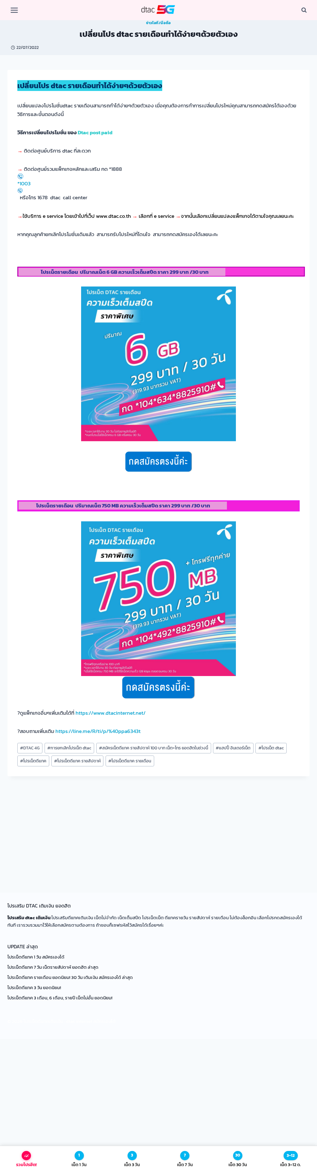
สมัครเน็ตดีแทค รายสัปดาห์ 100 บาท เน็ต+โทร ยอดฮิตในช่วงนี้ (153, 748)
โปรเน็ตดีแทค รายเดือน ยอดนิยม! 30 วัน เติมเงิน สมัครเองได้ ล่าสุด (70, 977)
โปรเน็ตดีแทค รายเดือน (129, 761)
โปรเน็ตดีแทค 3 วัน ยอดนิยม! (34, 987)
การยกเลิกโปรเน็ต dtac (69, 748)
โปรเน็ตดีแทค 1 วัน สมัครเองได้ (35, 956)
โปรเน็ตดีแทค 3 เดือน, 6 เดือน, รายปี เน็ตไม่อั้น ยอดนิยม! (59, 997)
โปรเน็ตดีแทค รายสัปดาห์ (77, 761)
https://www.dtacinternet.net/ (110, 713)
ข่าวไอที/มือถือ (158, 23)
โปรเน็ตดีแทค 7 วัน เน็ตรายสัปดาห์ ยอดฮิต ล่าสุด (53, 967)
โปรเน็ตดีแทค (33, 761)
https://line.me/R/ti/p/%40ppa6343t (98, 731)
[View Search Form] (304, 10)
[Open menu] (14, 10)
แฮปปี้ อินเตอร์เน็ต (233, 748)
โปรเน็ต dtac (271, 748)
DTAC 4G (30, 748)
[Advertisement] (158, 827)
